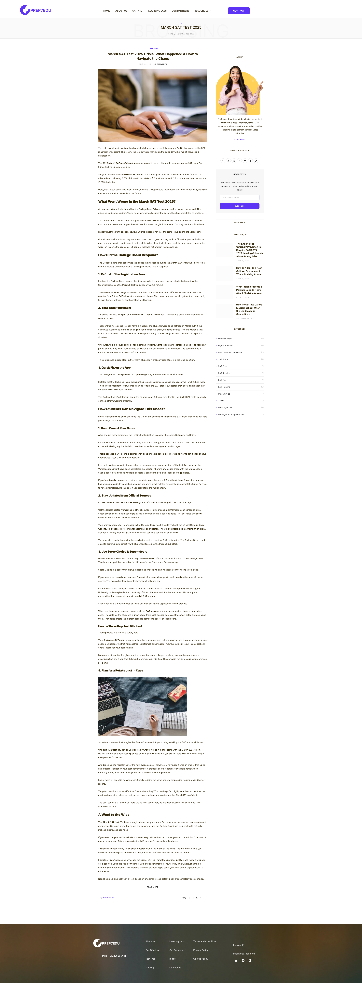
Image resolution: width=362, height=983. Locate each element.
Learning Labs (177, 941)
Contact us (175, 967)
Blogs (172, 958)
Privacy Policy (200, 950)
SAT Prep (222, 366)
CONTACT (238, 10)
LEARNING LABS (157, 10)
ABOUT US (121, 10)
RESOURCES (201, 10)
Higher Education (226, 345)
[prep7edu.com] (35, 10)
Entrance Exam (225, 338)
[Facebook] (193, 898)
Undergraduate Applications (231, 414)
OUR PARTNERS (180, 10)
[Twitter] (197, 898)
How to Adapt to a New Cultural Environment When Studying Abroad (249, 271)
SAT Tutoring (224, 387)
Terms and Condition (204, 941)
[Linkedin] (250, 960)
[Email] (204, 898)
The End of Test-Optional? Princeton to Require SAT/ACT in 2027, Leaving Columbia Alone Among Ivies (249, 250)
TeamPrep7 (108, 898)
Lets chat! (238, 945)
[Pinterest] (200, 898)
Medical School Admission (230, 352)
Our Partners (176, 950)
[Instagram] (236, 960)
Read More (239, 139)
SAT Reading (224, 373)
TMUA (221, 400)
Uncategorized (225, 407)
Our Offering (152, 950)
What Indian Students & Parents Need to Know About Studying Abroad (249, 289)
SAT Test (154, 49)
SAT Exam (223, 359)
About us (150, 941)
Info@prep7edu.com (244, 953)
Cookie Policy (200, 958)
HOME (106, 10)
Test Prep (151, 958)
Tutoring (150, 967)
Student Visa (224, 394)
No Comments (160, 64)
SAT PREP (137, 10)
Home (170, 34)
